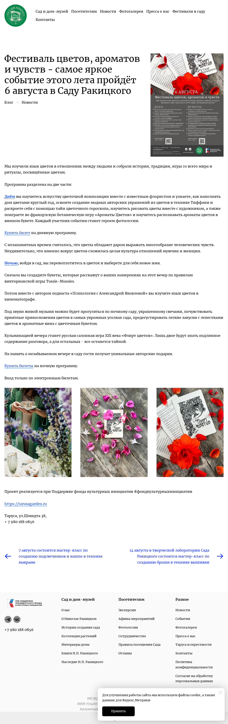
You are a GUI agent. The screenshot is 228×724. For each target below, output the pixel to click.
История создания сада (80, 627)
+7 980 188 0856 (19, 629)
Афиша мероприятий (136, 619)
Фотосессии (128, 627)
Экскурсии (127, 610)
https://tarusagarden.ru (25, 504)
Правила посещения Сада (139, 645)
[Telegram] (8, 619)
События (182, 619)
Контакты (45, 19)
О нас (65, 610)
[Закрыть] (220, 692)
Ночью (11, 263)
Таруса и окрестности (193, 645)
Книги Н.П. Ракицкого (79, 653)
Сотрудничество (132, 636)
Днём (9, 196)
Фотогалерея (131, 11)
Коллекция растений (78, 636)
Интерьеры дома (75, 645)
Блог (8, 102)
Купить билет (17, 233)
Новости (108, 11)
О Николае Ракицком (78, 619)
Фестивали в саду (189, 11)
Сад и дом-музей (52, 11)
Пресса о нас (157, 11)
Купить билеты (18, 366)
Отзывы (125, 653)
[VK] (16, 619)
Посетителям (84, 11)
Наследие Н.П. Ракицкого (82, 662)
